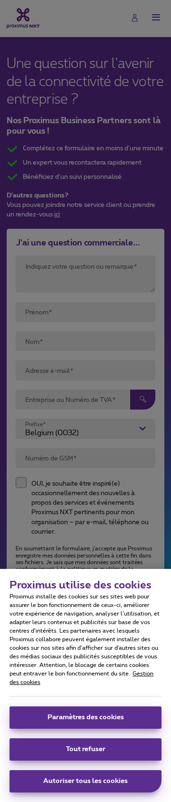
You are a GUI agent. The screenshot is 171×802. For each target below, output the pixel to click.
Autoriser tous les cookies (85, 781)
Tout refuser (85, 749)
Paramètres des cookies (86, 717)
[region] (85, 685)
